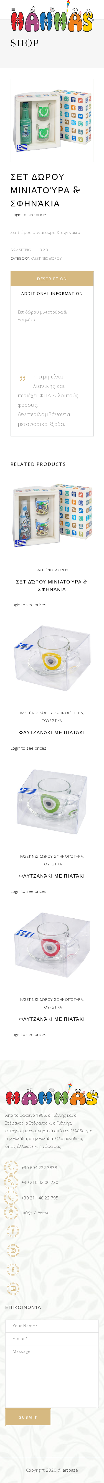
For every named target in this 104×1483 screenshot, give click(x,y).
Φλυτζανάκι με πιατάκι (52, 732)
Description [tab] (52, 278)
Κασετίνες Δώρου (46, 258)
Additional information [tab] (52, 293)
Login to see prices (29, 214)
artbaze (70, 1470)
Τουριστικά (52, 720)
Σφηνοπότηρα (68, 712)
